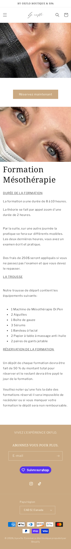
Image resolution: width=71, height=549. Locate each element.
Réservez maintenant (35, 94)
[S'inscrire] (58, 456)
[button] (5, 15)
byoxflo (19, 538)
